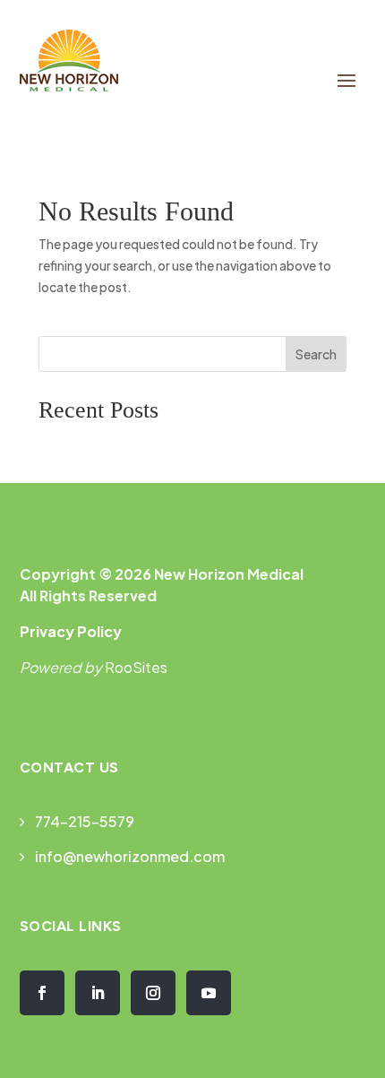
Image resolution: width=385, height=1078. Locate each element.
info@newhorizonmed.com (130, 856)
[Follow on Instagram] (153, 992)
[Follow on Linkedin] (97, 992)
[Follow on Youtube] (208, 992)
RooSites (136, 667)
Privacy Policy (71, 631)
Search (316, 354)
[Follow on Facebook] (42, 992)
